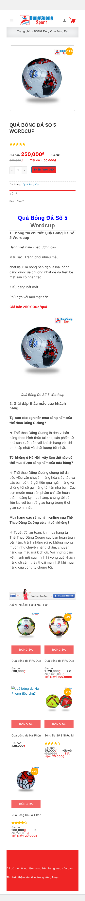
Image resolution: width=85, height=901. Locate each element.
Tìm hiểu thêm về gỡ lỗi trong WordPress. (33, 877)
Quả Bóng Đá (59, 31)
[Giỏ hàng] (72, 20)
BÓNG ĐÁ (40, 31)
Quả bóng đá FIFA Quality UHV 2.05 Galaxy (39, 660)
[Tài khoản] (64, 20)
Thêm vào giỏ (44, 169)
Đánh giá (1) (16, 201)
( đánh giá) (18, 144)
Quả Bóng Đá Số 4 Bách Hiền (30, 815)
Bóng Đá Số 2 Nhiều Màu (60, 735)
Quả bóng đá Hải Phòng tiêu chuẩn (34, 735)
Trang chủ (23, 31)
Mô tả (13, 193)
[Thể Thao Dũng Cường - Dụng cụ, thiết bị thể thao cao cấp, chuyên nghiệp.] (36, 20)
